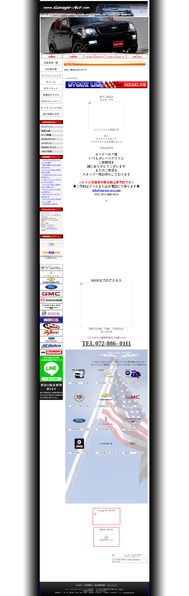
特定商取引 (88, 585)
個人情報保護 (100, 585)
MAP (43, 230)
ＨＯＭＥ (79, 585)
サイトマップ (112, 585)
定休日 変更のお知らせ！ (50, 204)
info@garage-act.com (51, 228)
